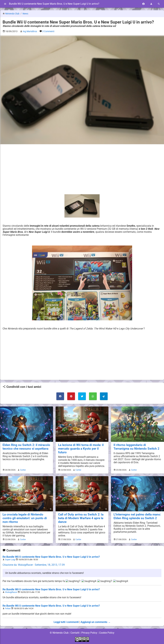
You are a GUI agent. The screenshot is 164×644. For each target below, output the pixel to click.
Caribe (23, 470)
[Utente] (151, 4)
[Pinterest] (71, 396)
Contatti (74, 632)
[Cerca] (159, 4)
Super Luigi (10, 559)
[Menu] (5, 4)
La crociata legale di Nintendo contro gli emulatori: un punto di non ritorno (25, 518)
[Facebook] (143, 4)
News (25, 13)
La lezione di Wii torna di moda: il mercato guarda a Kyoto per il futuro (81, 448)
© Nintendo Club (59, 632)
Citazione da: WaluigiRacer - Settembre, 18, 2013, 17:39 (34, 564)
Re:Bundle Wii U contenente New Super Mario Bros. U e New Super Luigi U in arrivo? (51, 556)
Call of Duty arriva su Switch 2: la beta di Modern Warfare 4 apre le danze (80, 518)
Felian (8, 608)
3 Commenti (48, 31)
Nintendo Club (12, 13)
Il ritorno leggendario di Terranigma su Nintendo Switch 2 (136, 446)
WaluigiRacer (11, 592)
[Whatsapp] (93, 396)
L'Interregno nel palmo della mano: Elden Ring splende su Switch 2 (137, 516)
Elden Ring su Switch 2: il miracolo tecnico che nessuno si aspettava (26, 446)
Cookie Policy (106, 632)
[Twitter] (82, 396)
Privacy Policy (89, 632)
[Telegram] (104, 396)
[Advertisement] (82, 169)
